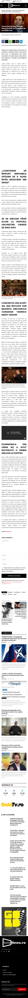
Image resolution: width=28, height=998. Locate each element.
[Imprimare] (17, 41)
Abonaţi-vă (22, 989)
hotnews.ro (8, 531)
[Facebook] (3, 41)
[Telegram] (21, 41)
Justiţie (3, 769)
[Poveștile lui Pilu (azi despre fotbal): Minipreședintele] (5, 878)
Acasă (3, 10)
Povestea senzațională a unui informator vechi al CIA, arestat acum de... (12, 712)
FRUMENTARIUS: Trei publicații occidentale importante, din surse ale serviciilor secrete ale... (14, 638)
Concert (4, 594)
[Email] (13, 41)
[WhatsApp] (10, 41)
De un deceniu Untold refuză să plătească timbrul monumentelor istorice (17, 860)
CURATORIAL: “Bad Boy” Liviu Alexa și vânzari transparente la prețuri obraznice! (17, 833)
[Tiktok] (6, 951)
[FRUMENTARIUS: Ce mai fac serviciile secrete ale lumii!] (5, 887)
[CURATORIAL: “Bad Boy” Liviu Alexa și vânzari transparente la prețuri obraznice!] (5, 832)
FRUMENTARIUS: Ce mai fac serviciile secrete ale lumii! (18, 887)
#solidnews (17, 592)
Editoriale (4, 698)
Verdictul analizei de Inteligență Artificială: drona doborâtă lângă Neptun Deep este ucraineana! (17, 822)
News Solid (4, 642)
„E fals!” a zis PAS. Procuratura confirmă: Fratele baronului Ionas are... (13, 675)
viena (15, 594)
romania (10, 594)
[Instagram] (4, 951)
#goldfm (10, 592)
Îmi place (5, 789)
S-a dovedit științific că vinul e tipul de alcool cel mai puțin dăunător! (18, 869)
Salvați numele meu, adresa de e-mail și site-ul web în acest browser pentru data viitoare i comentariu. (13, 569)
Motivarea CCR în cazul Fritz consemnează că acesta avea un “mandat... (12, 747)
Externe (3, 661)
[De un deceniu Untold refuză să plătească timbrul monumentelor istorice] (5, 859)
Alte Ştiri (8, 10)
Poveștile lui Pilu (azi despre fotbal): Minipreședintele (16, 878)
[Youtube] (9, 951)
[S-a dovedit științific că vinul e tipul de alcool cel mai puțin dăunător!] (5, 869)
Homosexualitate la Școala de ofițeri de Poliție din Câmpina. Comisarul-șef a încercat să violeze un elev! (20, 614)
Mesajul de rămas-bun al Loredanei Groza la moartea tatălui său (7, 621)
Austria (23, 592)
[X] (6, 41)
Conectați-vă (14, 789)
